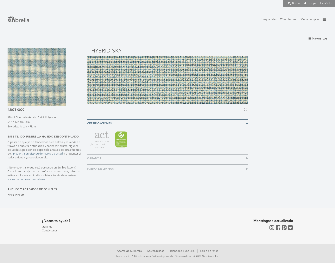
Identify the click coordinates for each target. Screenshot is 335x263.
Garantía (47, 226)
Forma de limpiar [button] (100, 169)
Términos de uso (183, 256)
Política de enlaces (141, 256)
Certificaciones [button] (99, 123)
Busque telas (268, 19)
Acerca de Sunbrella (129, 251)
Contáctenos (49, 230)
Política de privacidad (163, 256)
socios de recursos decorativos (26, 179)
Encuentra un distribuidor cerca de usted (37, 153)
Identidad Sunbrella (182, 251)
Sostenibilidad (156, 251)
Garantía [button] (94, 158)
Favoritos (319, 38)
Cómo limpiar (288, 19)
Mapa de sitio (123, 256)
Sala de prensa (209, 251)
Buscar (295, 3)
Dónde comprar (309, 19)
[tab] (167, 123)
